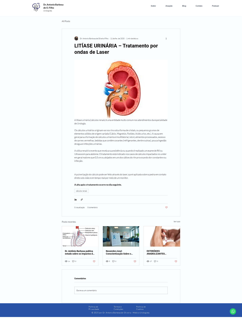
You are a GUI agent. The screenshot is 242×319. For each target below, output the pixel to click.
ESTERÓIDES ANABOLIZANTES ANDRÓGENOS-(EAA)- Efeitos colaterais (162, 252)
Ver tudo (177, 221)
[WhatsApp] (233, 311)
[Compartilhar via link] (82, 199)
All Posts (66, 21)
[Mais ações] (166, 38)
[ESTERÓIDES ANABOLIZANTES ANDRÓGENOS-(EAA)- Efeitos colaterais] (162, 236)
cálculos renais (81, 191)
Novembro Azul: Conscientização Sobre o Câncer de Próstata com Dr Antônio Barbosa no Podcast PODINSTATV (120, 252)
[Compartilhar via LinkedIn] (75, 199)
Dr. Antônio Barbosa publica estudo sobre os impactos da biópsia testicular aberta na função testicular (79, 252)
